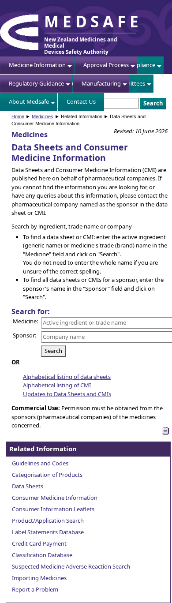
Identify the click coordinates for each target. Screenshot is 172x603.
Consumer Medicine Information (54, 498)
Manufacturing (101, 83)
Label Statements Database (48, 532)
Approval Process (106, 65)
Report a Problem (35, 589)
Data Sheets (27, 486)
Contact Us (81, 101)
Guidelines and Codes (40, 463)
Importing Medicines (39, 578)
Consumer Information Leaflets (53, 509)
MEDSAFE (93, 21)
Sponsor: (24, 335)
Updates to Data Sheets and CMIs (67, 394)
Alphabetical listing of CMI (57, 385)
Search (53, 351)
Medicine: (25, 321)
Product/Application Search (48, 520)
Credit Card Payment (39, 543)
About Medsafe (29, 101)
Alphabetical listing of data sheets (67, 377)
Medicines (42, 116)
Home (17, 116)
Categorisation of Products (47, 475)
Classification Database (42, 555)
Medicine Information (37, 65)
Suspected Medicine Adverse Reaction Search (71, 566)
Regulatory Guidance (36, 83)
